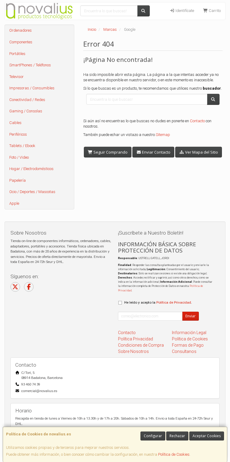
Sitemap (163, 134)
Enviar (190, 316)
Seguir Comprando (110, 152)
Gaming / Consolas (25, 111)
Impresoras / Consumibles (32, 88)
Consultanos (184, 351)
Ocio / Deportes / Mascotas (32, 191)
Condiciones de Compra (141, 345)
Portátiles (17, 53)
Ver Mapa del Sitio (201, 152)
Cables (15, 122)
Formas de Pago (188, 345)
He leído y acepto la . (158, 302)
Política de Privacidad (173, 302)
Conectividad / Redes (27, 99)
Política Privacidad (135, 338)
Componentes (20, 42)
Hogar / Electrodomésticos (31, 168)
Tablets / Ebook (22, 145)
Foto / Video (19, 157)
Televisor (16, 76)
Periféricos (18, 134)
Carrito (214, 10)
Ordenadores (20, 30)
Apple (14, 203)
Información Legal (189, 332)
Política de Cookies (174, 454)
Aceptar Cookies (207, 435)
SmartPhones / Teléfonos (30, 65)
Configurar (153, 435)
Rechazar (177, 435)
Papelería (17, 180)
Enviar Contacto (155, 152)
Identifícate (184, 10)
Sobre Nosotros (133, 351)
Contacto (197, 121)
